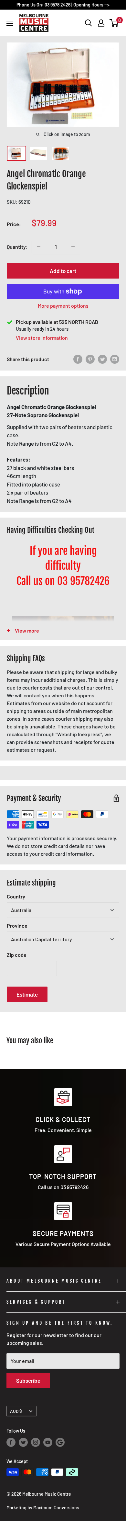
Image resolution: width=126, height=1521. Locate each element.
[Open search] (88, 23)
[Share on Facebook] (77, 359)
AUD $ (16, 1411)
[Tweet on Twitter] (102, 359)
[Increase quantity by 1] (73, 247)
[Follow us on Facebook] (11, 1442)
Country (16, 896)
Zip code (16, 955)
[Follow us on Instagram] (35, 1442)
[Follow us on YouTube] (47, 1442)
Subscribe (28, 1380)
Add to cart (63, 271)
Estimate (27, 994)
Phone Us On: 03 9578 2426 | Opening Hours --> (63, 4)
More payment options (63, 306)
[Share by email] (114, 359)
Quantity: (17, 247)
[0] (114, 23)
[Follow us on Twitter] (23, 1442)
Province (17, 925)
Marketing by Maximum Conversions (42, 1507)
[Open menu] (9, 23)
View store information (42, 338)
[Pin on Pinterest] (90, 359)
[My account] (101, 23)
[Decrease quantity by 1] (39, 247)
